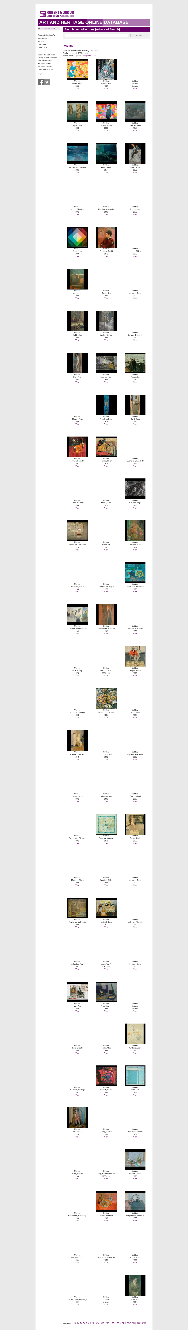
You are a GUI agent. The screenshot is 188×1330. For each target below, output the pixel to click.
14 (98, 1323)
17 (106, 1323)
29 (135, 1323)
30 (138, 1323)
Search (139, 36)
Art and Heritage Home (46, 29)
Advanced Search (107, 29)
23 (120, 1323)
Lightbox (78, 56)
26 (128, 1323)
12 (93, 1323)
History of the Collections (47, 58)
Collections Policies (45, 69)
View (77, 89)
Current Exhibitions (45, 61)
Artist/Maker (42, 39)
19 (110, 1323)
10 (88, 1323)
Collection (42, 45)
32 (143, 1323)
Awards (41, 41)
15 (101, 1323)
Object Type (42, 47)
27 (130, 1323)
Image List (87, 56)
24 (123, 1323)
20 (113, 1323)
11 (91, 1323)
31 (140, 1323)
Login (40, 74)
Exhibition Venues (45, 66)
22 (118, 1323)
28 (133, 1323)
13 (96, 1323)
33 (145, 1323)
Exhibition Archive (44, 64)
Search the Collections (46, 55)
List (94, 56)
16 (103, 1323)
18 (108, 1323)
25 (125, 1323)
